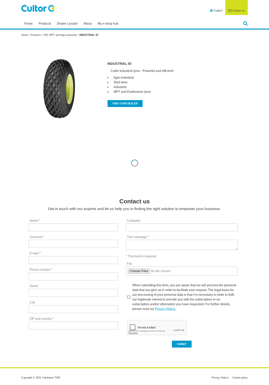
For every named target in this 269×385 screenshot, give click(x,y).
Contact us (238, 10)
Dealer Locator (67, 23)
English (218, 10)
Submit (182, 344)
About (87, 23)
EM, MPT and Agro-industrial (60, 34)
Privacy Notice (220, 377)
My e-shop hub (108, 23)
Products (45, 23)
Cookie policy (240, 377)
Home (28, 23)
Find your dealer (125, 103)
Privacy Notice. (165, 309)
